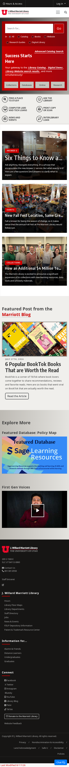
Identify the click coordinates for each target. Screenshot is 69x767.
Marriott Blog (16, 314)
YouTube (10, 696)
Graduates (9, 661)
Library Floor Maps (13, 605)
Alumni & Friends (12, 648)
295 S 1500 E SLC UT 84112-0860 (11, 561)
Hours (7, 600)
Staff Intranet (8, 579)
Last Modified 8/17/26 (13, 765)
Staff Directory (11, 613)
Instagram (11, 688)
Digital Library (38, 42)
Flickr (9, 705)
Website (51, 36)
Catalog (24, 36)
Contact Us (9, 567)
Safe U (45, 747)
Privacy (22, 742)
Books (38, 36)
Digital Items (55, 67)
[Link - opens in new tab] (34, 455)
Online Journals (42, 86)
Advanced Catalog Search (49, 51)
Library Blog (12, 701)
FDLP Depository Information (18, 625)
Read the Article (16, 396)
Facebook (11, 680)
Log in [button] (60, 3)
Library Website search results (22, 71)
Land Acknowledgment (25, 747)
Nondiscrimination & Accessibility (48, 742)
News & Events (11, 621)
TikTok (9, 709)
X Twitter (8, 684)
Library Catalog (37, 67)
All (13, 36)
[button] (60, 762)
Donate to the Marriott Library (23, 716)
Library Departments (14, 609)
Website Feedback (13, 723)
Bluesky (8, 692)
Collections (11, 85)
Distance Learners (12, 653)
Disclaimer (59, 747)
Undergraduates (12, 657)
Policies (61, 753)
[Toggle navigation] (58, 12)
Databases (27, 85)
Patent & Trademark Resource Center (22, 629)
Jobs (6, 617)
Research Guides (17, 42)
